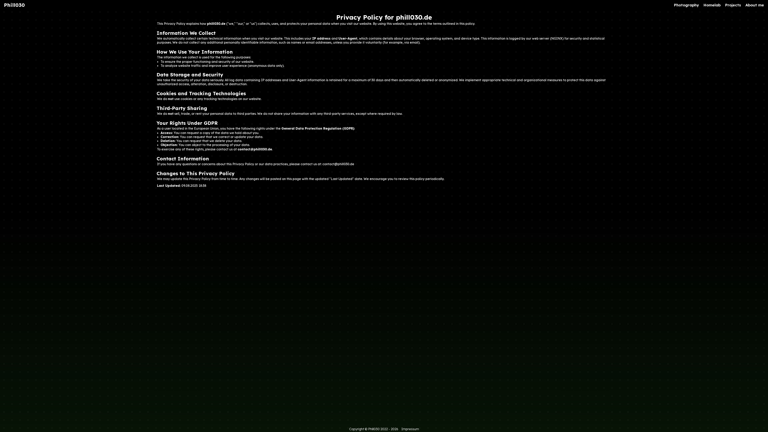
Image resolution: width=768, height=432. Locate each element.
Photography (686, 5)
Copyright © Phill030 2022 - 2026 (373, 429)
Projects (733, 5)
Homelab (712, 5)
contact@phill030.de (338, 164)
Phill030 (14, 5)
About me (754, 5)
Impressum (410, 429)
